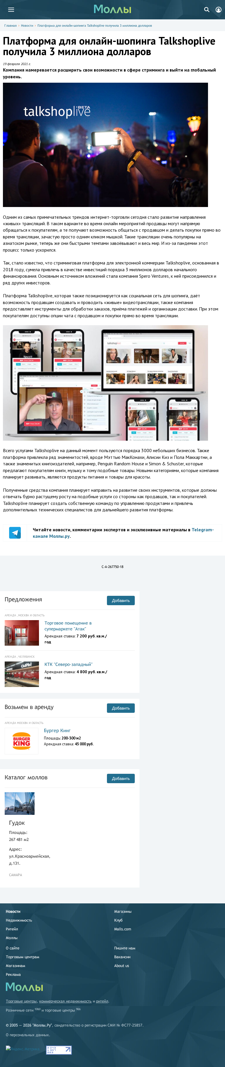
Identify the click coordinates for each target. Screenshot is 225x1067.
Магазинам (15, 965)
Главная (10, 25)
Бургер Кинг (57, 730)
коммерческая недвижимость (65, 1001)
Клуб (118, 920)
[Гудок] (20, 803)
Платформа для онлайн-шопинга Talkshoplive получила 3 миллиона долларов (95, 25)
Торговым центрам (22, 957)
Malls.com (122, 929)
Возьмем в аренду (29, 706)
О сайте (12, 948)
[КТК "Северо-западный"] (22, 674)
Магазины (123, 911)
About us (121, 965)
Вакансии (122, 957)
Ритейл (12, 929)
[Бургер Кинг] (21, 741)
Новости (27, 25)
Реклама (13, 974)
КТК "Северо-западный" (69, 664)
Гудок (17, 822)
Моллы (12, 938)
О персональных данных (27, 1035)
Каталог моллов (26, 777)
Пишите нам (124, 948)
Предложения (23, 599)
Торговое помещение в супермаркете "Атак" (68, 625)
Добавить (121, 600)
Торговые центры (21, 1001)
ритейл (102, 1001)
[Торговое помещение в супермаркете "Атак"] (22, 633)
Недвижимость (19, 920)
